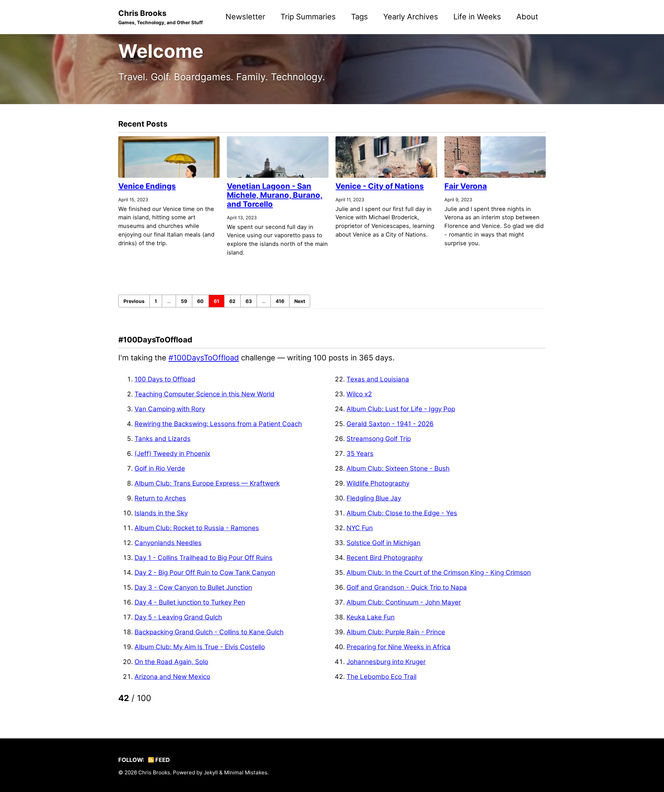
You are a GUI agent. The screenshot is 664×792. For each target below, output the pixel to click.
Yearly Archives (410, 16)
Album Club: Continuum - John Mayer (404, 602)
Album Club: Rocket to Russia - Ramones (197, 528)
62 (232, 301)
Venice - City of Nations (379, 186)
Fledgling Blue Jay (374, 498)
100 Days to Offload (165, 379)
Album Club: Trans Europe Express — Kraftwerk (207, 483)
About (527, 16)
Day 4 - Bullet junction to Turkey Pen (190, 602)
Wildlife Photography (378, 483)
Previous (134, 301)
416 (280, 301)
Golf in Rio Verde (160, 468)
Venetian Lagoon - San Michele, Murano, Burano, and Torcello (275, 195)
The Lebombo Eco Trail (381, 677)
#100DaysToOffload (203, 357)
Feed (162, 759)
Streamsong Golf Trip (379, 439)
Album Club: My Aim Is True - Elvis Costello (200, 647)
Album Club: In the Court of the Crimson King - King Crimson (439, 573)
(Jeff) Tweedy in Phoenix (172, 454)
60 (200, 301)
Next (299, 301)
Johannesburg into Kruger (386, 662)
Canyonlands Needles (168, 543)
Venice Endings (147, 186)
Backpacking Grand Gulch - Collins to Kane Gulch (209, 632)
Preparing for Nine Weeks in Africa (399, 647)
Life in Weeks (477, 16)
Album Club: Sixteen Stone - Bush (398, 468)
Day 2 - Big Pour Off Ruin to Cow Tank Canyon (205, 573)
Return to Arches (160, 498)
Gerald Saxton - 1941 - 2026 (390, 424)
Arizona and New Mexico (172, 677)
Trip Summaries (308, 16)
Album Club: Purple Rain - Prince (396, 632)
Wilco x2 (359, 394)
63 (249, 301)
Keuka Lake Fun (371, 617)
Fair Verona (465, 186)
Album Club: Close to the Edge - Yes (402, 513)
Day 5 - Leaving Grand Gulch (178, 617)
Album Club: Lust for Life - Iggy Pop (401, 409)
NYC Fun (360, 528)
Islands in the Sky (161, 513)
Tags (359, 16)
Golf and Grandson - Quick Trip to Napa (407, 587)
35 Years (360, 454)
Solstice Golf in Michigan (384, 543)
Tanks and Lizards (163, 439)
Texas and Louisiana (378, 379)
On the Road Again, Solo (171, 662)
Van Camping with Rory (170, 409)
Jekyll (211, 772)
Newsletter (245, 16)
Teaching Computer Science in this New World (205, 394)
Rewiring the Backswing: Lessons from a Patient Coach (218, 424)
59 (184, 301)
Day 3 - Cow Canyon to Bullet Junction (193, 587)
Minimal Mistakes (245, 772)
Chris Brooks (160, 17)
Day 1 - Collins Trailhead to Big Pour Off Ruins (204, 558)
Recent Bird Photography (385, 558)
